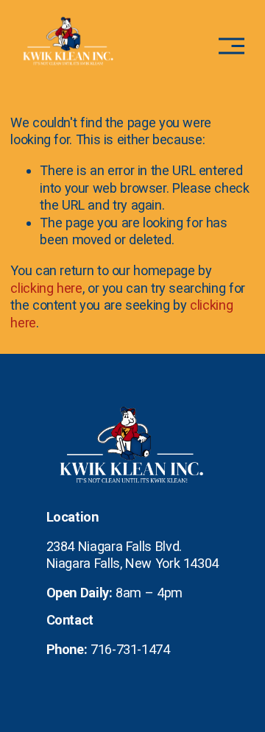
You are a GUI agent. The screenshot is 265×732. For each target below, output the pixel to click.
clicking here (46, 288)
